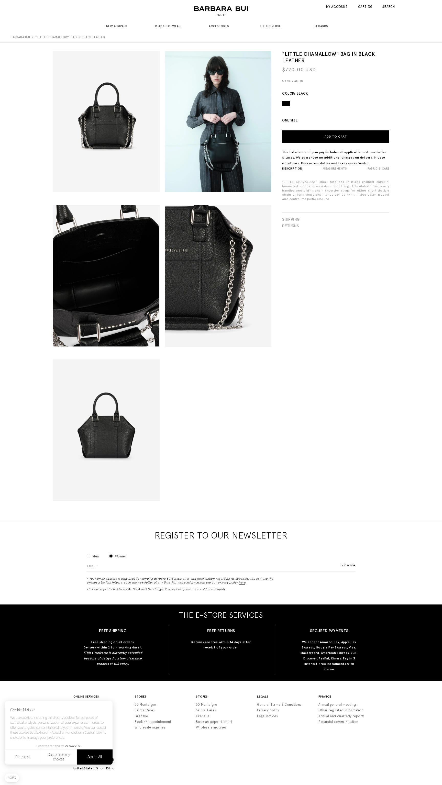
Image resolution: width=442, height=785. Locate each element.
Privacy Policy (175, 589)
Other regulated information (340, 710)
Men (96, 556)
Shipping (291, 219)
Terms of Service (204, 589)
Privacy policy (268, 710)
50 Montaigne (145, 704)
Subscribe (347, 565)
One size (289, 120)
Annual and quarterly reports (341, 716)
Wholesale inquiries (150, 727)
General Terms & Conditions (279, 704)
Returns (290, 226)
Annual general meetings (337, 704)
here (242, 582)
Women (121, 556)
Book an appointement (153, 722)
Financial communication (338, 722)
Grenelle (141, 716)
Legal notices (267, 716)
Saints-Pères (145, 710)
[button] (118, 26)
